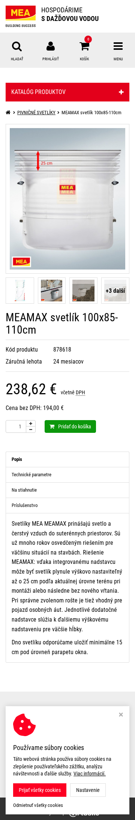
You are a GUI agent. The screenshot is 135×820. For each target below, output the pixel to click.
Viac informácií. (90, 774)
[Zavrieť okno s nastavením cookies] (121, 715)
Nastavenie (88, 790)
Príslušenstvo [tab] (25, 505)
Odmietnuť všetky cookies (38, 805)
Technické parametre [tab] (31, 474)
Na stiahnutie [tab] (24, 490)
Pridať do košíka (74, 426)
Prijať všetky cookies (40, 790)
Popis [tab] (17, 459)
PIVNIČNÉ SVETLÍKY (36, 112)
